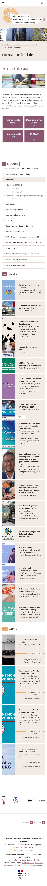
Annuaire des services (25, 850)
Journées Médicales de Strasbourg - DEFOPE (28, 750)
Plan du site (12, 860)
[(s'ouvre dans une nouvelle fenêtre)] (13, 122)
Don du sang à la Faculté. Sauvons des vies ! (29, 672)
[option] (23, 34)
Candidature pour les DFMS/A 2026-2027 (27, 405)
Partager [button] (25, 823)
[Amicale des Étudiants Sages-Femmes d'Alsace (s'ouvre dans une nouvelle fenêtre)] (9, 801)
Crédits (36, 860)
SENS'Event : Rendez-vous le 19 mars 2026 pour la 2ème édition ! (29, 426)
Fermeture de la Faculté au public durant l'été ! (30, 307)
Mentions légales (25, 860)
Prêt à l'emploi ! (25, 547)
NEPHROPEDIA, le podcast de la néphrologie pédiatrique (29, 534)
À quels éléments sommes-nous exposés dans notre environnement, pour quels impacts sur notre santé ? (30, 459)
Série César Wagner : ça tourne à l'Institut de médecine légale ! (28, 508)
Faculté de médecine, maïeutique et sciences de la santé (19, 45)
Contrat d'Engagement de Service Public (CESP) (29, 608)
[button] (42, 3)
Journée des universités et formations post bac (30, 380)
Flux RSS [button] (37, 823)
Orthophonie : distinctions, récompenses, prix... (30, 590)
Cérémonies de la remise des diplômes (29, 322)
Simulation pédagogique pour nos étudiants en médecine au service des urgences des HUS (29, 489)
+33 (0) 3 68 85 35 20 (24, 847)
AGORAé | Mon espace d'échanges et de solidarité (30, 364)
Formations (8, 47)
